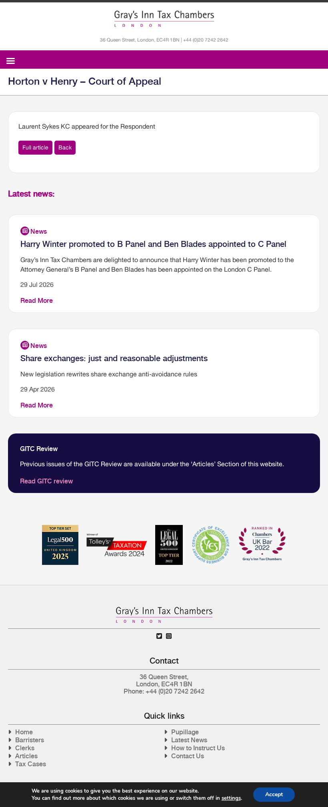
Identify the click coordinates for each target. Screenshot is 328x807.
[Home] (164, 19)
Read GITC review (46, 481)
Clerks (24, 748)
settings (231, 798)
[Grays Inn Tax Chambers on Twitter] (159, 636)
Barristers (29, 740)
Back (65, 147)
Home (24, 732)
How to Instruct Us (198, 748)
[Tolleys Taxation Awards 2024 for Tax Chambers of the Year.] (116, 528)
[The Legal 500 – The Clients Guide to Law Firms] (169, 528)
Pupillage (185, 732)
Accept (274, 794)
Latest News (189, 740)
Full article (35, 147)
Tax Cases (30, 764)
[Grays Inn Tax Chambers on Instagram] (169, 636)
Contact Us (187, 756)
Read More (36, 300)
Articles (26, 756)
